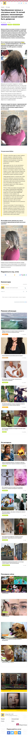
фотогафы (5, 515)
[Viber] (22, 275)
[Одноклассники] (14, 275)
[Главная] (4, 3)
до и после (16, 24)
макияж (5, 612)
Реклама (3, 718)
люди (9, 24)
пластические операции (5, 382)
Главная (2, 7)
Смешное (5, 407)
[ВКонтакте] (5, 275)
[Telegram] (26, 275)
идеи (4, 589)
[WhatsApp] (24, 275)
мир (4, 658)
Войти (13, 721)
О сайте (2, 721)
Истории (8, 7)
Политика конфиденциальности (11, 715)
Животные (5, 334)
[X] (20, 275)
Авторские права (15, 718)
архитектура (6, 565)
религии (5, 490)
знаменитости (5, 357)
